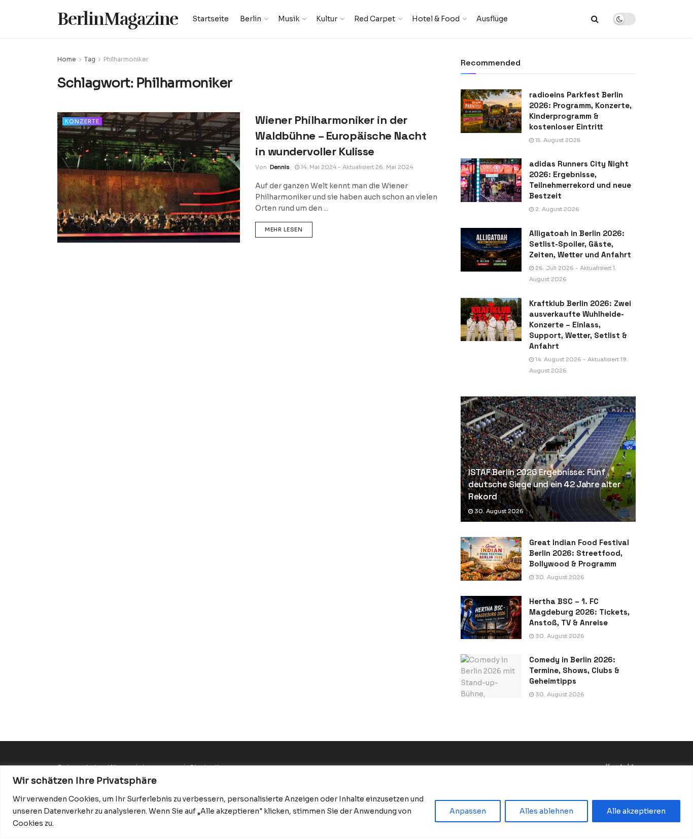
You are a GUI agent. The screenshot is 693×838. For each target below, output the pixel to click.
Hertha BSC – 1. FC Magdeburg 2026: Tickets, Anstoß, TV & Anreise (579, 611)
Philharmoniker (126, 59)
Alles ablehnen (546, 811)
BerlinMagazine (117, 19)
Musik (288, 18)
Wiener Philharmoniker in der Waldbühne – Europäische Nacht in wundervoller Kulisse (340, 135)
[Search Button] (595, 19)
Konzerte (82, 121)
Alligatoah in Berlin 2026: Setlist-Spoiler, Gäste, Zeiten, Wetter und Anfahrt (580, 243)
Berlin (250, 18)
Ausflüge (492, 18)
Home (66, 59)
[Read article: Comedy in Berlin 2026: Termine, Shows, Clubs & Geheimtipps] (491, 676)
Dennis (279, 167)
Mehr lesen (289, 229)
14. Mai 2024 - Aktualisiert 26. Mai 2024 (356, 167)
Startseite (210, 18)
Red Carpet (374, 18)
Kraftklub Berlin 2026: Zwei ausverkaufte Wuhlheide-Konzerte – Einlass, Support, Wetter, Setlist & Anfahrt (580, 324)
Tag (89, 59)
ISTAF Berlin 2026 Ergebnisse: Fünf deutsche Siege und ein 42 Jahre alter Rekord (544, 484)
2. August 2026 (556, 209)
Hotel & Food (436, 18)
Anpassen (467, 811)
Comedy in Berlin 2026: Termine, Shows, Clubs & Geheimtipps (574, 670)
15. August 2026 (557, 140)
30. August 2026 (498, 511)
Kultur (326, 18)
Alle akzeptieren (636, 811)
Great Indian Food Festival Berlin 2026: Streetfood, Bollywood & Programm (579, 553)
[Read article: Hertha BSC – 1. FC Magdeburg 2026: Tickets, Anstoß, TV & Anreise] (491, 618)
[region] (346, 801)
